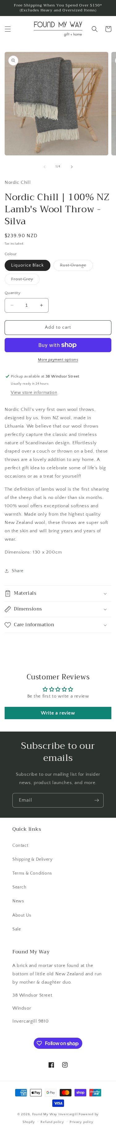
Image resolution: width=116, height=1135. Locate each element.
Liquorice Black (27, 265)
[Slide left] (44, 167)
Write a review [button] (58, 713)
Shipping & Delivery (32, 859)
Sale (16, 929)
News (18, 901)
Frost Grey (25, 280)
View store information (34, 392)
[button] (8, 29)
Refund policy (52, 1122)
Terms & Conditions (32, 873)
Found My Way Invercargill (55, 1114)
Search (19, 887)
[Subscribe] (96, 800)
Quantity (12, 293)
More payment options (58, 360)
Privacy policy (81, 1122)
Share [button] (18, 570)
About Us (21, 915)
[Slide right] (72, 167)
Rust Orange (76, 267)
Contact (20, 845)
